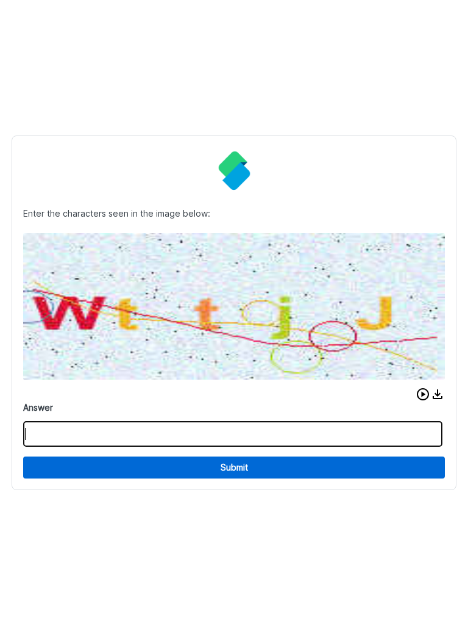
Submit (234, 467)
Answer (38, 407)
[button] (423, 394)
